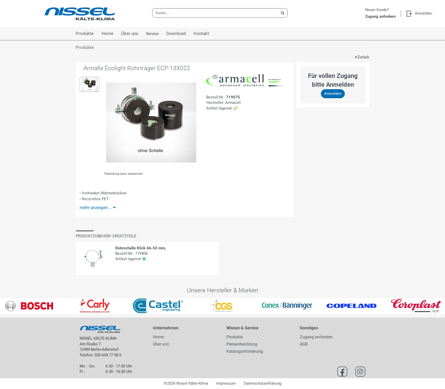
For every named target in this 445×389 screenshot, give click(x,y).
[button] (11, 306)
